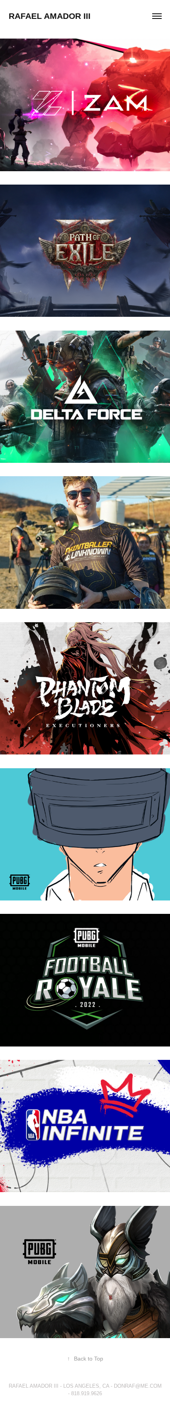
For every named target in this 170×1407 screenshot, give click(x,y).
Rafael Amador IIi (50, 15)
